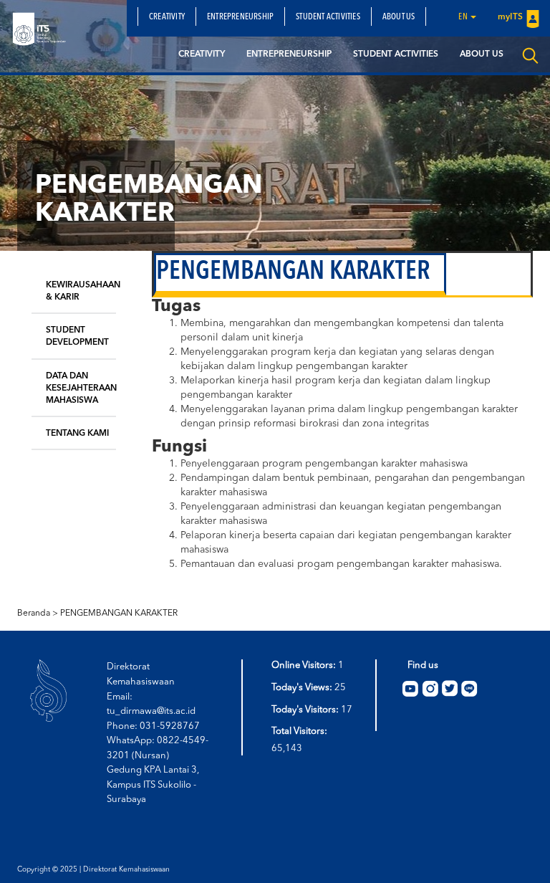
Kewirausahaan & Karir (81, 291)
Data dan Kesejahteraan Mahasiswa (81, 388)
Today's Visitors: (306, 710)
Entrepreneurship (240, 17)
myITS (510, 17)
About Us (398, 17)
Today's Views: (302, 687)
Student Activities (328, 17)
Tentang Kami (77, 433)
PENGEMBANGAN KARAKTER (119, 613)
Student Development (77, 336)
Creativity (167, 17)
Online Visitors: (304, 665)
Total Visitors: (300, 731)
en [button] (463, 17)
